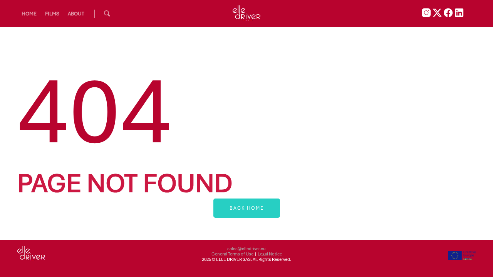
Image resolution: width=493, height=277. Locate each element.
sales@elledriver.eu (246, 248)
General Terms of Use (232, 254)
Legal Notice (270, 254)
